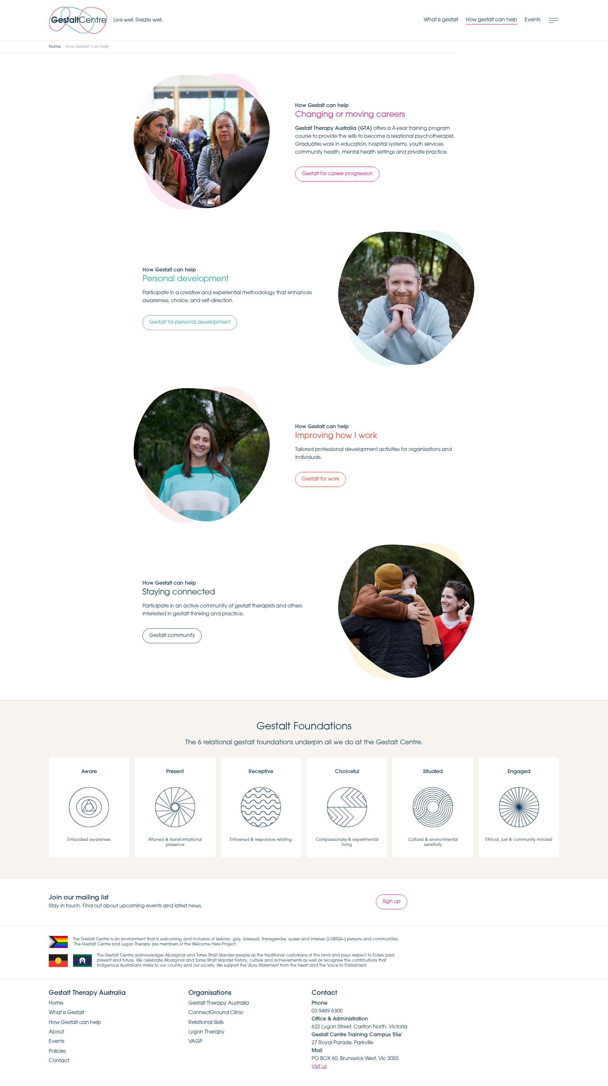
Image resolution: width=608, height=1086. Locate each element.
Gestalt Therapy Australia (218, 1003)
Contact (59, 1061)
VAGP (195, 1041)
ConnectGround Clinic (216, 1012)
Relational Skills (206, 1022)
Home (54, 47)
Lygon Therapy (206, 1032)
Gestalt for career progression (337, 173)
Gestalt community (172, 635)
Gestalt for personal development (189, 322)
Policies (57, 1051)
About (56, 1032)
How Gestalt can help (75, 1022)
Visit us (319, 1066)
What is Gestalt (66, 1012)
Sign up (392, 901)
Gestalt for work (320, 479)
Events (56, 1041)
